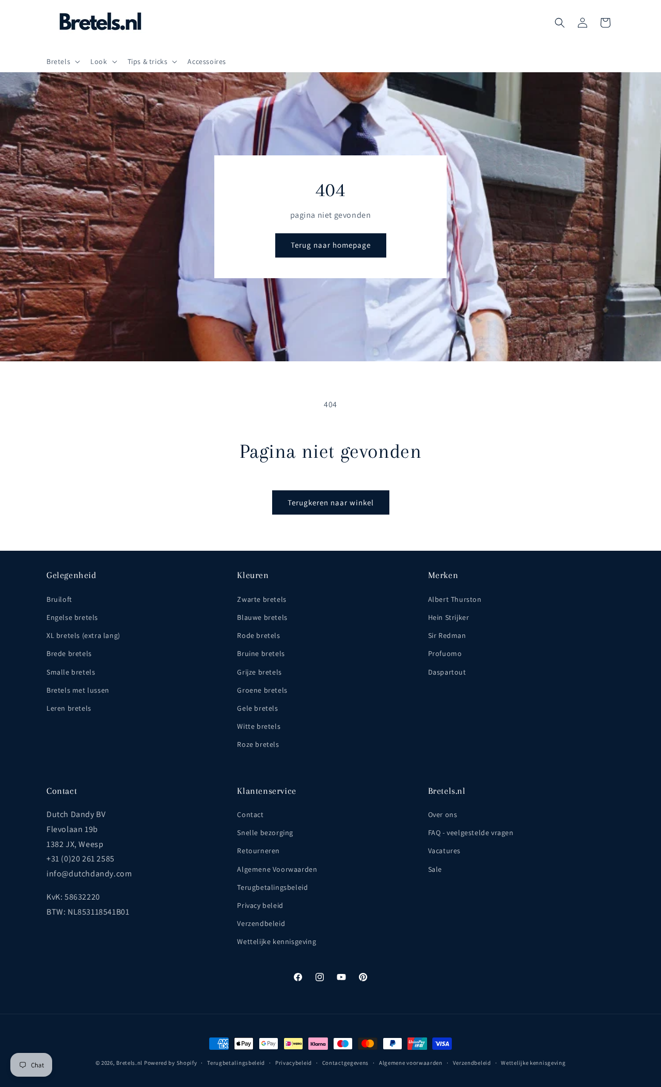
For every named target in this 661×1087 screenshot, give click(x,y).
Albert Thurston (455, 599)
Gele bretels (257, 708)
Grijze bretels (259, 672)
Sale (435, 869)
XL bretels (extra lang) (83, 635)
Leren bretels (68, 708)
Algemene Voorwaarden (277, 869)
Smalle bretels (70, 672)
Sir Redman (447, 635)
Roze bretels (258, 744)
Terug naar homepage (331, 245)
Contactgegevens (345, 1062)
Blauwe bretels (262, 617)
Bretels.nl (129, 1062)
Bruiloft (59, 599)
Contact (250, 814)
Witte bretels (258, 726)
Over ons (443, 814)
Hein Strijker (448, 617)
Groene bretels (262, 690)
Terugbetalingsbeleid (272, 887)
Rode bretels (258, 635)
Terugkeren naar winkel (331, 502)
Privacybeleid (293, 1062)
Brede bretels (69, 653)
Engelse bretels (72, 617)
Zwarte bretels (261, 599)
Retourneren (258, 850)
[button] (62, 61)
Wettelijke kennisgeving (276, 941)
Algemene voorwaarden (411, 1062)
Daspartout (447, 672)
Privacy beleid (260, 905)
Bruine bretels (261, 653)
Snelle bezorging (265, 832)
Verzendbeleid (261, 923)
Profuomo (445, 653)
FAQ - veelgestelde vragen (471, 832)
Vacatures (444, 850)
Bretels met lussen (77, 690)
